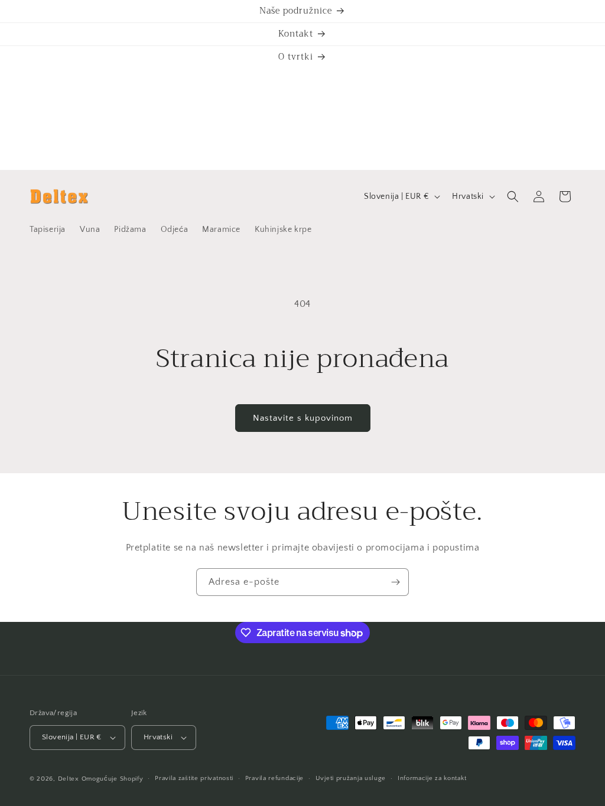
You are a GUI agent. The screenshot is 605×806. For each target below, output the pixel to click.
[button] (513, 196)
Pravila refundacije (274, 778)
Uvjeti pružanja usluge (350, 778)
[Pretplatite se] (395, 582)
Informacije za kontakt (432, 778)
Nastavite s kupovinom (303, 418)
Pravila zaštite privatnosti (194, 778)
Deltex (68, 778)
